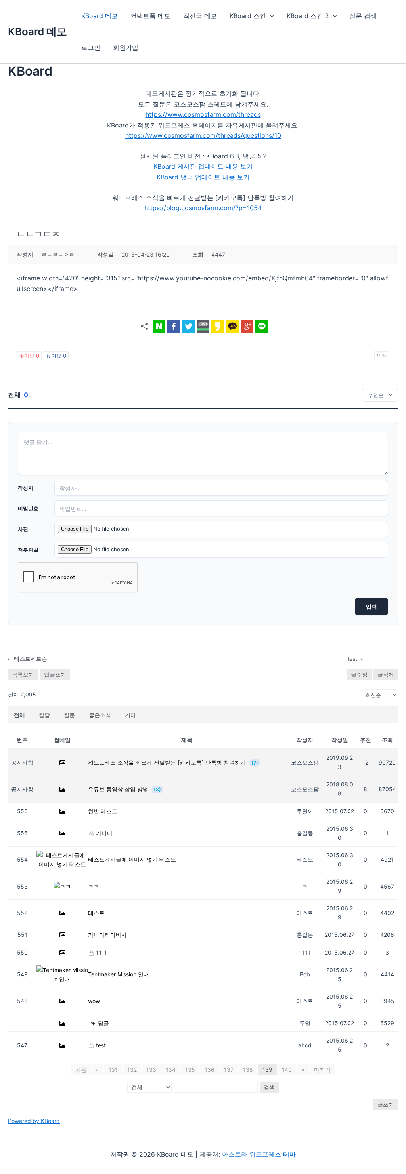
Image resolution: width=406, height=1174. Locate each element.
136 (209, 1069)
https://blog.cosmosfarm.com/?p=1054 (203, 208)
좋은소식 (100, 715)
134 (171, 1069)
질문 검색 (363, 16)
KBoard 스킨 (248, 16)
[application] (270, 16)
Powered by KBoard (34, 1120)
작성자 (25, 488)
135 (190, 1069)
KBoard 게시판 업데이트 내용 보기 (203, 166)
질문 (69, 715)
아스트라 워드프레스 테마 (259, 1154)
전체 (19, 715)
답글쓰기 (55, 674)
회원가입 (125, 47)
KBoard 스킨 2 (308, 16)
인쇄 (382, 355)
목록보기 (23, 674)
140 (287, 1069)
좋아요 (29, 355)
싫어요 (56, 355)
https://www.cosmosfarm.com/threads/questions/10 (203, 135)
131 (113, 1069)
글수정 (359, 674)
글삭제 (385, 674)
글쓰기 (385, 1104)
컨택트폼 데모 (150, 16)
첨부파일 (28, 549)
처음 (80, 1069)
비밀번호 (28, 508)
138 (248, 1069)
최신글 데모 (200, 16)
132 (132, 1069)
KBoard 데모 (37, 31)
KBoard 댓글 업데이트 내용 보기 (203, 177)
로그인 (90, 47)
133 (151, 1069)
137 (229, 1069)
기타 (130, 715)
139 (267, 1069)
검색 (269, 1087)
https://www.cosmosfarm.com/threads (203, 114)
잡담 (44, 715)
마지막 (322, 1069)
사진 (23, 529)
